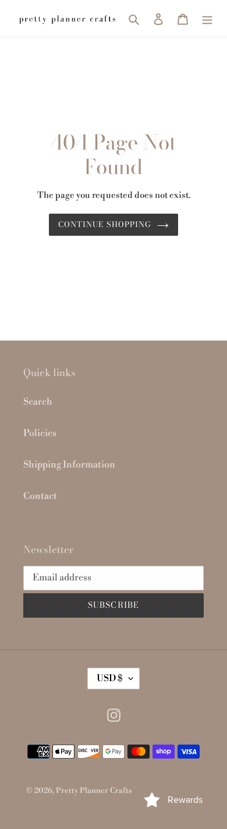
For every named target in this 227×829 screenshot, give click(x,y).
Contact (40, 496)
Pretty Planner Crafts (94, 790)
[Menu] (207, 18)
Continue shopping (104, 224)
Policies (39, 433)
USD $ (110, 678)
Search (37, 402)
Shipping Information (69, 464)
